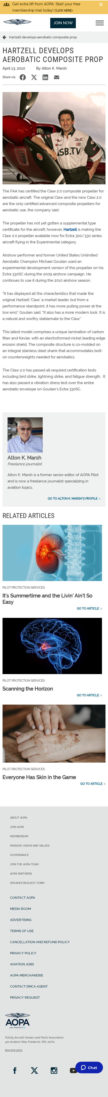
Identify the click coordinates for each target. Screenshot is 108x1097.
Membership (19, 836)
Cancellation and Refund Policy (40, 942)
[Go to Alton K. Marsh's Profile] (25, 451)
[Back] (6, 37)
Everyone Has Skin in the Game (39, 777)
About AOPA (18, 817)
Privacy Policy (23, 953)
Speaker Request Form (27, 883)
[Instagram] (54, 1071)
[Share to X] (34, 77)
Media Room (20, 909)
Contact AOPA (22, 898)
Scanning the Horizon (28, 689)
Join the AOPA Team (24, 864)
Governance (19, 855)
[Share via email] (56, 77)
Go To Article (88, 608)
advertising (20, 920)
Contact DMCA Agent (29, 986)
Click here (63, 10)
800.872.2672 (13, 1050)
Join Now (63, 23)
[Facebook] (15, 1071)
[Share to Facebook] (23, 77)
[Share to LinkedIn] (45, 77)
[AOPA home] (17, 23)
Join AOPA (17, 827)
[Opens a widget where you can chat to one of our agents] (89, 1068)
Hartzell (70, 229)
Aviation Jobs (22, 964)
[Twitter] (34, 1071)
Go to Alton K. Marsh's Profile (72, 498)
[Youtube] (73, 1071)
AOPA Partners (21, 873)
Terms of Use (22, 931)
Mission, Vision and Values (29, 845)
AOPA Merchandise (26, 975)
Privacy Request (25, 997)
